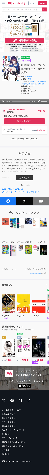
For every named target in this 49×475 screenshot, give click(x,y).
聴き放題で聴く (24, 121)
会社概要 (6, 450)
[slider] (44, 101)
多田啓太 (33, 81)
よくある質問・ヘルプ (11, 410)
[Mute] (38, 101)
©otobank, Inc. (26, 461)
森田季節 (28, 76)
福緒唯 (33, 84)
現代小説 (19, 188)
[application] (24, 101)
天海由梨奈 (42, 81)
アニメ (5, 191)
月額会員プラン (8, 426)
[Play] (3, 101)
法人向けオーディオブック (13, 430)
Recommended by (35, 273)
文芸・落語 (7, 188)
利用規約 (6, 434)
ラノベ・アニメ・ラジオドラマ (25, 191)
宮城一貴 (41, 84)
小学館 (28, 79)
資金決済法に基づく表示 (12, 446)
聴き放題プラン (8, 418)
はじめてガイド (8, 414)
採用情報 (6, 454)
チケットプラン (8, 422)
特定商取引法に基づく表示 (13, 442)
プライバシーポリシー (11, 438)
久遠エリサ (26, 84)
